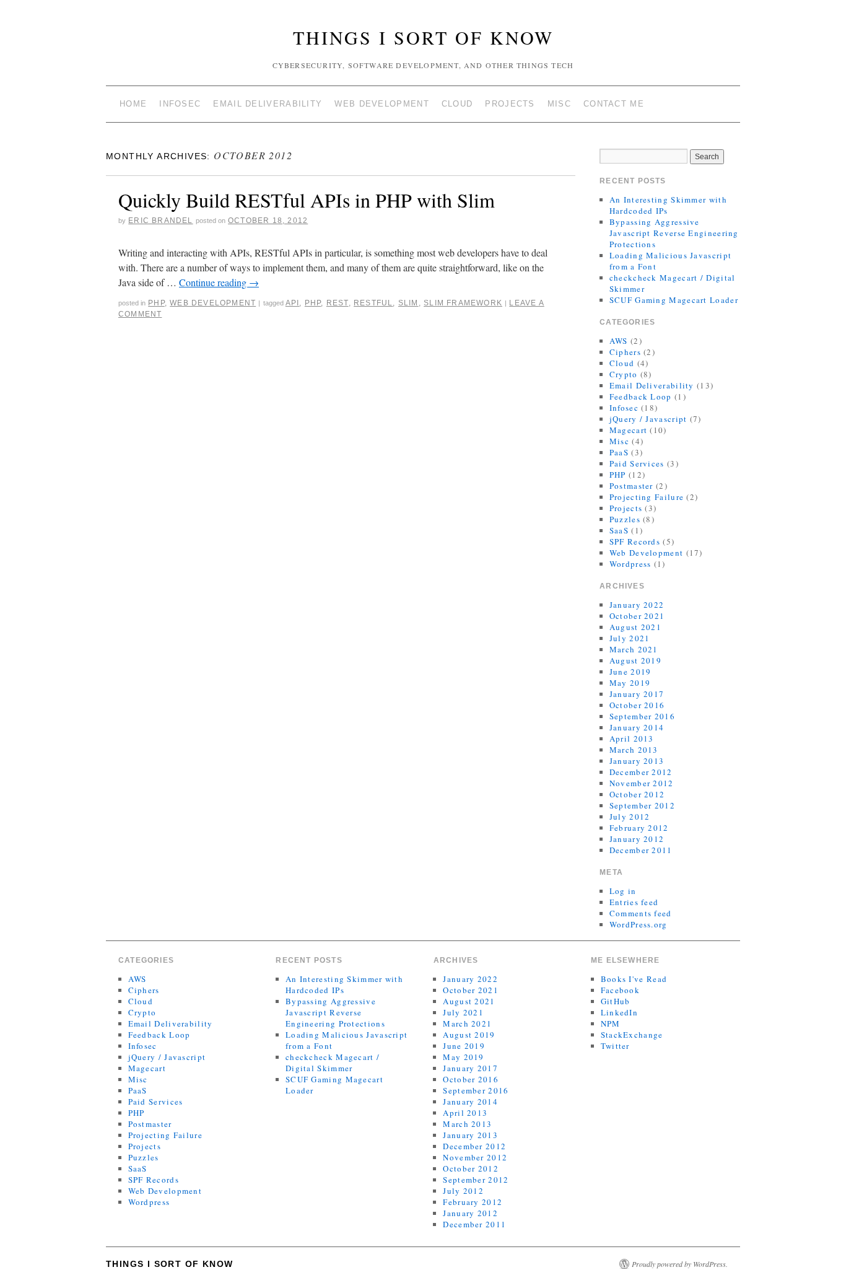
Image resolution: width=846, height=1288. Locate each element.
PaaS (619, 452)
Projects (509, 103)
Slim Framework (463, 303)
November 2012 (641, 783)
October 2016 (637, 705)
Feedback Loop (640, 396)
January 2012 (637, 838)
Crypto (623, 374)
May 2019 (629, 682)
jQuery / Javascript (648, 418)
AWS (618, 340)
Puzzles (624, 519)
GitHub (615, 1001)
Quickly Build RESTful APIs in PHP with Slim (306, 199)
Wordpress (630, 563)
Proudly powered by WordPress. (680, 1264)
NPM (611, 1023)
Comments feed (640, 913)
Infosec (180, 103)
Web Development (381, 103)
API (293, 303)
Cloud (457, 103)
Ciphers (625, 351)
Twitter (615, 1045)
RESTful (373, 303)
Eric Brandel (160, 220)
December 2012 (641, 772)
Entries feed (634, 902)
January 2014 (637, 727)
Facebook (620, 990)
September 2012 (642, 805)
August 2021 (635, 627)
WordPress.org (638, 924)
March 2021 (633, 649)
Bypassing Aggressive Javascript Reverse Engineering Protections (674, 233)
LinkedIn (619, 1012)
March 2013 (633, 749)
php (313, 303)
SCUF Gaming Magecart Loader (673, 299)
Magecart (628, 430)
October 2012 (637, 794)
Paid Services (637, 463)
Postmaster (631, 485)
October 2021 (637, 615)
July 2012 (629, 816)
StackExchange (632, 1034)
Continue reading (219, 282)
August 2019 (635, 660)
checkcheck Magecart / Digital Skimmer (333, 1062)
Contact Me (613, 103)
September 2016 (642, 716)
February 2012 (639, 827)
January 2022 (637, 604)
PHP (156, 303)
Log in (623, 890)
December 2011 (641, 850)
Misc (559, 103)
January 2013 (637, 760)
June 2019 (630, 671)
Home (133, 103)
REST (337, 303)
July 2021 (629, 638)
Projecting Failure (646, 496)
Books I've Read (634, 978)
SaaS (619, 530)
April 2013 (631, 738)
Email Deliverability (267, 103)
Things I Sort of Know (423, 37)
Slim (408, 303)
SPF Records (634, 541)
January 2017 (637, 693)
